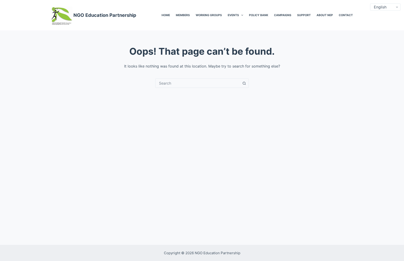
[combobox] (197, 83)
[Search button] (244, 83)
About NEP (325, 15)
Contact (346, 15)
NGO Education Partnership (104, 15)
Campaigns (282, 15)
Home (166, 15)
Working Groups (209, 15)
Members (183, 15)
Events (233, 15)
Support (304, 15)
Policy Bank (258, 15)
